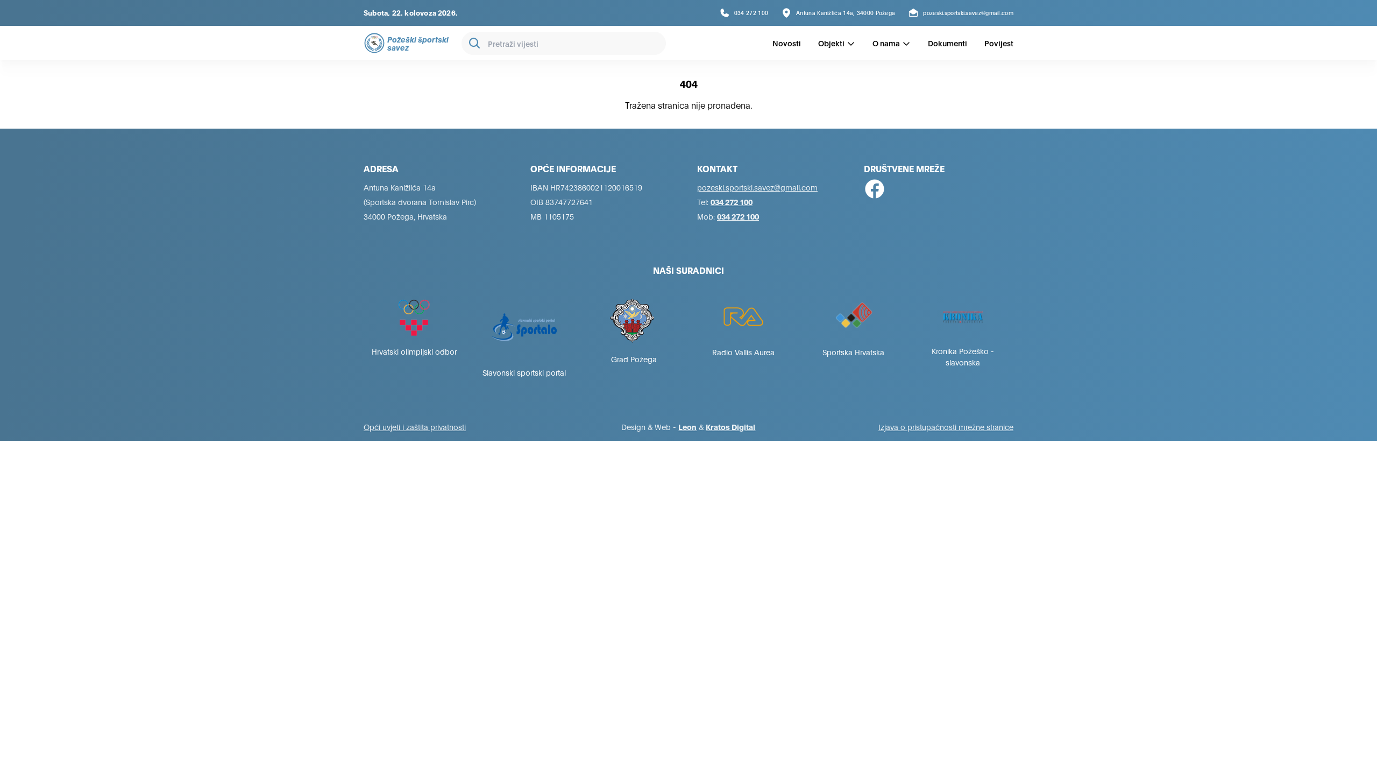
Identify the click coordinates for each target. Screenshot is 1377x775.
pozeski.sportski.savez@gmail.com (757, 187)
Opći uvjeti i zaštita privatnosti (415, 426)
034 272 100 (732, 201)
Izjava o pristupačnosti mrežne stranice (945, 426)
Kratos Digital (730, 426)
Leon (687, 426)
